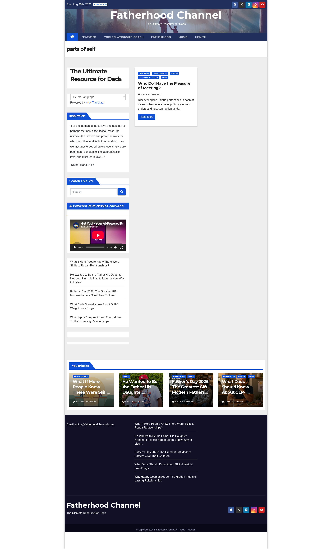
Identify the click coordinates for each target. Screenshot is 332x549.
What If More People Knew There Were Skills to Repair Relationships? (91, 392)
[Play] (74, 247)
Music (183, 37)
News (164, 78)
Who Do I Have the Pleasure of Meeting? (164, 85)
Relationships (81, 376)
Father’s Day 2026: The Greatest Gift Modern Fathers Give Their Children (190, 392)
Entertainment (160, 73)
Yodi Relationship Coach (124, 37)
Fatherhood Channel (166, 15)
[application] (98, 235)
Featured (89, 37)
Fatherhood (161, 37)
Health (200, 37)
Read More (146, 116)
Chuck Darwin (134, 401)
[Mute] (115, 247)
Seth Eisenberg (151, 94)
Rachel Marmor (86, 401)
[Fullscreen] (121, 247)
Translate (97, 102)
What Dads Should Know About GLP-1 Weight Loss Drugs (235, 392)
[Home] (72, 37)
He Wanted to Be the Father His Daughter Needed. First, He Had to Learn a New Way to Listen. (97, 278)
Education (144, 73)
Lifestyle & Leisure (148, 78)
